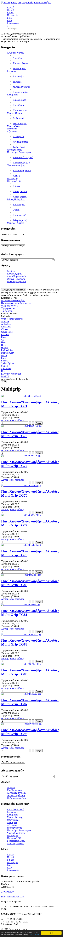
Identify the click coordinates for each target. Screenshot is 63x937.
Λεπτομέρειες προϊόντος (12, 420)
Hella (3, 345)
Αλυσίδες (17, 58)
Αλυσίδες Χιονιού (15, 52)
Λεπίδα (16, 176)
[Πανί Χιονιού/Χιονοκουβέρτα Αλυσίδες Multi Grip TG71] (21, 396)
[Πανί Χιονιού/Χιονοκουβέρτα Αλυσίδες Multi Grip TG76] (21, 485)
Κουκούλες (12, 71)
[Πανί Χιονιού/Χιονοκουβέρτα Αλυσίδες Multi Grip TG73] (21, 426)
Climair (4, 329)
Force (3, 337)
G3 (2, 339)
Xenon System (20, 196)
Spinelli (4, 366)
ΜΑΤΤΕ (5, 376)
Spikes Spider (19, 68)
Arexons (5, 321)
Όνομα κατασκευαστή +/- (13, 300)
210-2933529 (7, 891)
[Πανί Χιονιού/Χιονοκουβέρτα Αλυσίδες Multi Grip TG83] (21, 634)
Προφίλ (10, 857)
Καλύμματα (12, 94)
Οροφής (16, 210)
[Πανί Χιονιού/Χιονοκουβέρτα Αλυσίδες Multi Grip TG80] (21, 575)
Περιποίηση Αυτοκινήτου (19, 152)
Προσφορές (12, 178)
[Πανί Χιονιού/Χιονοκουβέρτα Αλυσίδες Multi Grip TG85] (21, 664)
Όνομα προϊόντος (9, 305)
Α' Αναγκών (18, 136)
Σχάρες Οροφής (14, 149)
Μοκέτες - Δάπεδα (15, 223)
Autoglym (6, 324)
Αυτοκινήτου (19, 76)
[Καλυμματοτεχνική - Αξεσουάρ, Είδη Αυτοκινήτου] (26, 2)
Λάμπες (16, 186)
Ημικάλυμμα (19, 105)
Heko (3, 342)
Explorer (5, 334)
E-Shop (10, 860)
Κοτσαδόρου (19, 204)
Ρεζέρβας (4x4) (20, 220)
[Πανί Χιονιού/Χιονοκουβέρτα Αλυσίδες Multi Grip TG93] (21, 723)
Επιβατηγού (18, 118)
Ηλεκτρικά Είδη (14, 181)
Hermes (4, 347)
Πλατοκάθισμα (20, 110)
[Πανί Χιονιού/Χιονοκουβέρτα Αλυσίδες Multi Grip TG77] (21, 515)
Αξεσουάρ (12, 131)
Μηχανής (17, 81)
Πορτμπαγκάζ (19, 215)
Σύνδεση (11, 271)
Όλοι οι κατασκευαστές (12, 319)
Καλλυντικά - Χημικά (23, 157)
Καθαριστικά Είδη (21, 162)
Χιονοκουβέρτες (20, 63)
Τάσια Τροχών (20, 147)
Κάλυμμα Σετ (19, 100)
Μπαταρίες (12, 128)
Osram (4, 355)
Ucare (4, 371)
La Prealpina (7, 350)
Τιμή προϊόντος (8, 308)
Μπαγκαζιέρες (13, 126)
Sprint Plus (6, 368)
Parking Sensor (20, 191)
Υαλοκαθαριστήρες (16, 165)
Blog (9, 865)
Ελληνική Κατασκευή (11, 374)
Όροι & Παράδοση (16, 279)
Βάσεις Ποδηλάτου (16, 199)
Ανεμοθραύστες (20, 142)
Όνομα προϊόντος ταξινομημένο (16, 303)
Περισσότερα (34, 934)
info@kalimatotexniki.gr (12, 896)
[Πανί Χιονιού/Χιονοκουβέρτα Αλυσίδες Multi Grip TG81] (21, 604)
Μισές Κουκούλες (21, 87)
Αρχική (10, 854)
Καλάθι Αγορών (14, 273)
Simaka (4, 360)
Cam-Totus (6, 326)
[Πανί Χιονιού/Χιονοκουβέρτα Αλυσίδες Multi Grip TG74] (20, 455)
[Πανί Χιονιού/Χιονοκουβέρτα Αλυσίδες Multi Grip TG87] (21, 694)
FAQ (9, 867)
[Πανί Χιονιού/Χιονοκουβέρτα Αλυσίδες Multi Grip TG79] (21, 545)
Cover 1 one (7, 332)
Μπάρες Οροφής (15, 113)
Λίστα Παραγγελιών (16, 276)
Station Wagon (20, 123)
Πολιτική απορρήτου (16, 281)
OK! (51, 933)
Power (4, 358)
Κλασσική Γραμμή (22, 170)
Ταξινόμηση (6, 311)
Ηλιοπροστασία (20, 92)
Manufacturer (7, 353)
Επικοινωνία (13, 870)
